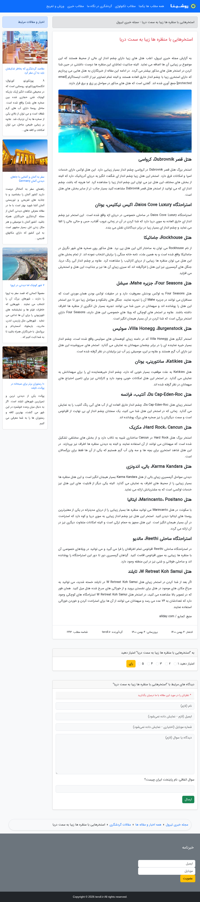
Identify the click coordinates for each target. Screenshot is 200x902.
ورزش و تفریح (55, 6)
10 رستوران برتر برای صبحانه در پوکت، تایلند (27, 386)
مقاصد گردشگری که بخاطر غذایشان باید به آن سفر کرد (25, 71)
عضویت (188, 878)
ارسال (188, 799)
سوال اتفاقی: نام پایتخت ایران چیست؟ (169, 779)
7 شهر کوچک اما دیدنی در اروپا (27, 285)
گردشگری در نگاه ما (99, 6)
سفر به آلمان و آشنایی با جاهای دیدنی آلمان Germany (27, 179)
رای (131, 663)
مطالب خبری (75, 6)
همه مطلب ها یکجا (151, 6)
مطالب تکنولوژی (125, 6)
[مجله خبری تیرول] (183, 6)
